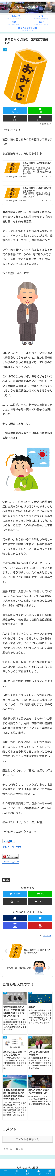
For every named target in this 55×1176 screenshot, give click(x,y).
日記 (7, 880)
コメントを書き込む (27, 1139)
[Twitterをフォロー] (40, 918)
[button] (49, 603)
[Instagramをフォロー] (15, 925)
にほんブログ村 (11, 847)
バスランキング (10, 862)
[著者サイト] (15, 918)
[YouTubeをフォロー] (40, 925)
